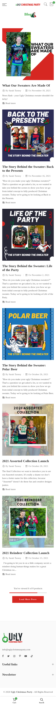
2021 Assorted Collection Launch (25, 461)
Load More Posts (28, 599)
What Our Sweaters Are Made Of (26, 85)
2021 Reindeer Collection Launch (25, 553)
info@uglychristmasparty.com (16, 649)
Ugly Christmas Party (21, 692)
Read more (10, 103)
